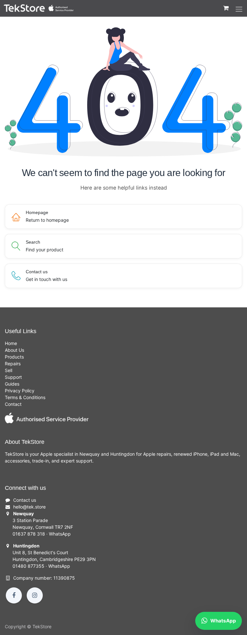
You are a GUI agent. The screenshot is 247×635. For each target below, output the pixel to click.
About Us (14, 350)
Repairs (13, 363)
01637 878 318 (29, 534)
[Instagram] (35, 595)
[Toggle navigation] (239, 9)
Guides (12, 384)
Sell (8, 370)
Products (14, 357)
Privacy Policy (19, 390)
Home (11, 343)
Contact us (24, 500)
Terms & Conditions (25, 397)
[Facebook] (14, 595)
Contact (13, 404)
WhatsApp (60, 534)
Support (13, 377)
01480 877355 (28, 566)
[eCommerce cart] (225, 11)
